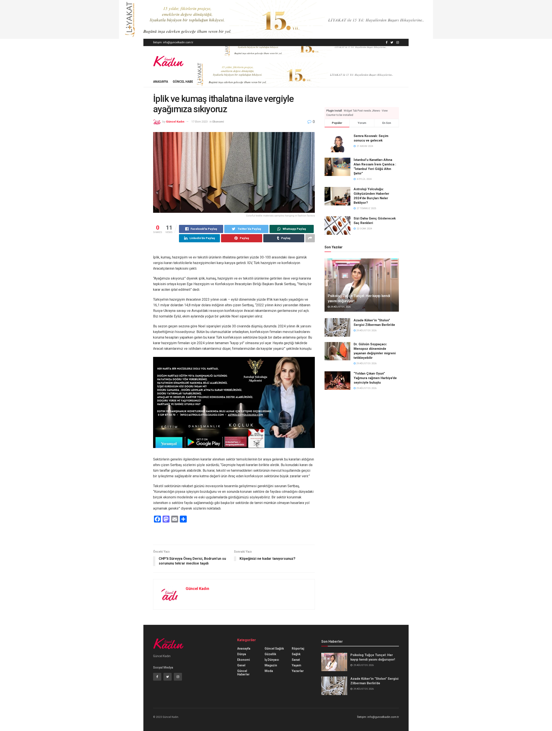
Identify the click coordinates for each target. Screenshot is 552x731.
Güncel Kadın (175, 121)
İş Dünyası (272, 659)
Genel (241, 665)
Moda (269, 671)
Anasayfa (160, 81)
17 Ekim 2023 (199, 121)
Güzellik (270, 654)
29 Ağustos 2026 (340, 306)
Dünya (241, 654)
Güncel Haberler (187, 81)
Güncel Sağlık (274, 648)
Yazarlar (298, 671)
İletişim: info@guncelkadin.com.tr (173, 42)
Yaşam (296, 665)
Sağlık (296, 654)
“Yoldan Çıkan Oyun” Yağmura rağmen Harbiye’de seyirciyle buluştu (375, 378)
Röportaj (298, 648)
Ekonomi (218, 121)
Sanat (296, 659)
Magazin (271, 665)
